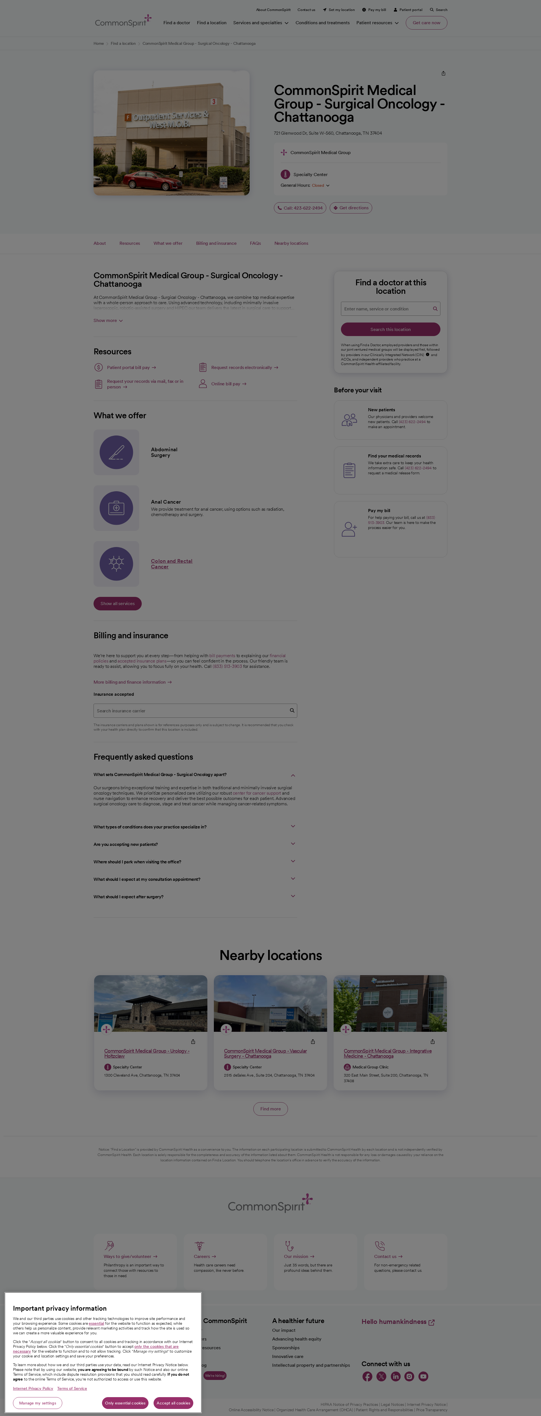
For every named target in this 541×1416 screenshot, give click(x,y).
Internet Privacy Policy (33, 1388)
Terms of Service (72, 1388)
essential (96, 1323)
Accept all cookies (173, 1403)
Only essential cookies (125, 1403)
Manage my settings (37, 1403)
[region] (103, 1352)
